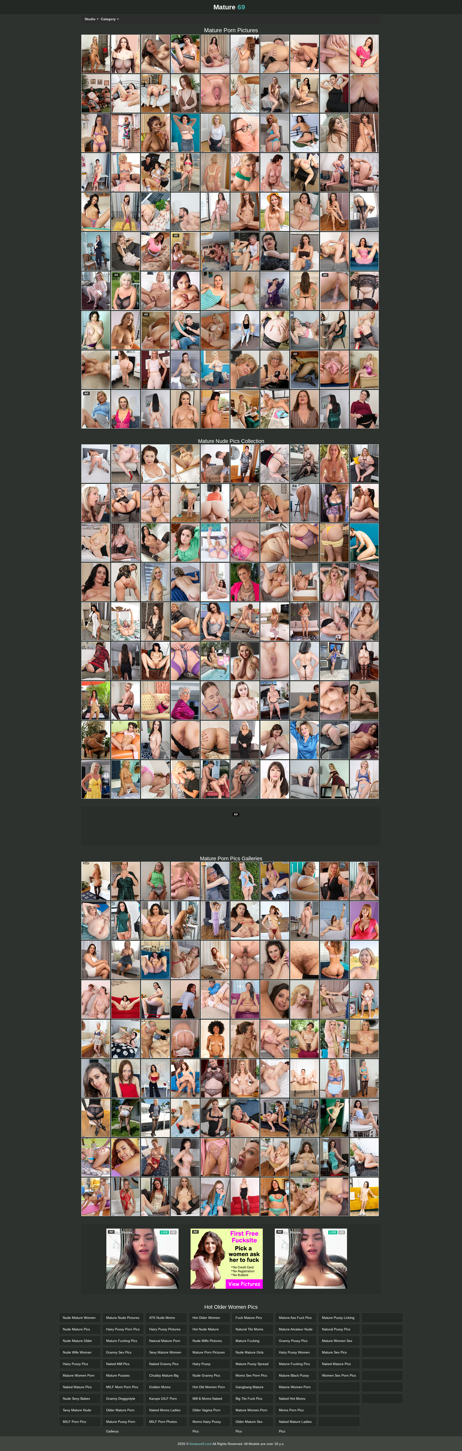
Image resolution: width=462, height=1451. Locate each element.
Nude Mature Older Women (77, 1375)
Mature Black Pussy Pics (294, 1409)
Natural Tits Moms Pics (249, 1363)
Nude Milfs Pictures (207, 1373)
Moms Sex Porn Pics (251, 1408)
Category (110, 19)
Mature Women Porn (295, 1420)
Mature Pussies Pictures (118, 1409)
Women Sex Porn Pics (339, 1408)
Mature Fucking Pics (121, 1373)
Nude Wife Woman (77, 1385)
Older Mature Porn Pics (120, 1444)
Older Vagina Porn (206, 1443)
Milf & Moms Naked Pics (207, 1432)
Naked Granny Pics (164, 1397)
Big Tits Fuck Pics (249, 1431)
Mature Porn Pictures (208, 1385)
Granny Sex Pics (118, 1385)
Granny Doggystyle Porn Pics (120, 1432)
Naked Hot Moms (292, 1431)
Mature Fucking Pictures (247, 1375)
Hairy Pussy (201, 1397)
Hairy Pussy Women (294, 1385)
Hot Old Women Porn (208, 1420)
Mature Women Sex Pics (337, 1375)
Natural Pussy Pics (336, 1362)
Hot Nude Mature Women (205, 1363)
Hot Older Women (206, 1350)
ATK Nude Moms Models (162, 1351)
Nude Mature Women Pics (79, 1351)
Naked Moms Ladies (164, 1443)
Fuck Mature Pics (249, 1350)
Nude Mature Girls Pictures (249, 1386)
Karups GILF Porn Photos (163, 1432)
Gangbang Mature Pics (249, 1421)
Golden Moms (160, 1420)
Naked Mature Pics (77, 1420)
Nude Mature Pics (76, 1362)
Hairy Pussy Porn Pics (123, 1362)
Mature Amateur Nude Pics (296, 1363)
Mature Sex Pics (334, 1385)
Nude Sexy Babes (76, 1431)
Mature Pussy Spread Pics (252, 1398)
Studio (91, 19)
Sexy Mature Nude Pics (77, 1444)
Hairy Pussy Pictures (164, 1362)
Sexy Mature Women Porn (165, 1386)
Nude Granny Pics (206, 1408)
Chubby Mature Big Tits (164, 1409)
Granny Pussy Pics (293, 1373)
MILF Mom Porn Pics (122, 1420)
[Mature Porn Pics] (95, 54)
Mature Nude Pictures (122, 1350)
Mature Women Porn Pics (79, 1409)
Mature (229, 7)
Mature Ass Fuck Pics (295, 1350)
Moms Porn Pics (291, 1443)
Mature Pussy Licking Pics (338, 1351)
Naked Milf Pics (117, 1397)
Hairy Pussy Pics (75, 1397)
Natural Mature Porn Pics (164, 1375)
